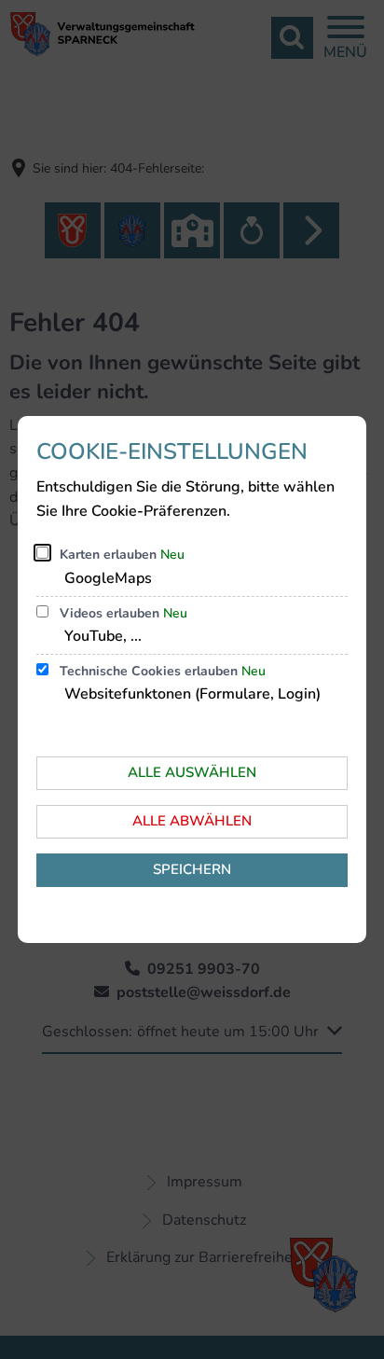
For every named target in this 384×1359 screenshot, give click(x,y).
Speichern (192, 869)
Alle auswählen (192, 772)
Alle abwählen (192, 820)
